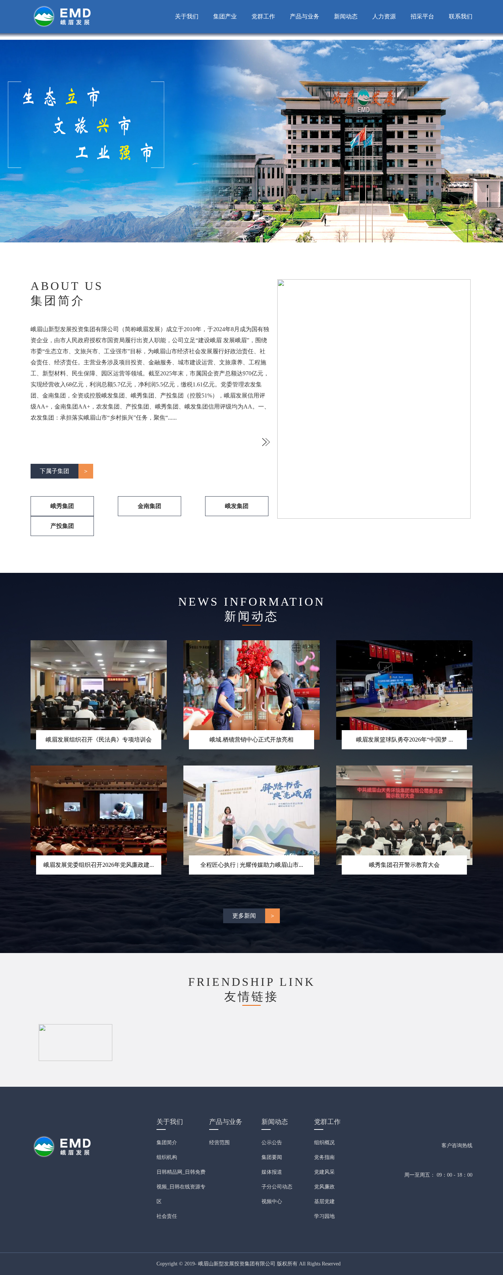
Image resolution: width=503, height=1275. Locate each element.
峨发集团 (237, 506)
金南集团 (149, 506)
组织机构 (166, 1157)
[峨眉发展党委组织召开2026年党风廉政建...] (99, 815)
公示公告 (271, 1142)
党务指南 (324, 1157)
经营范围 (219, 1142)
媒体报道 (271, 1172)
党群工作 (263, 16)
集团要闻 (271, 1157)
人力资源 (384, 16)
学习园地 (324, 1216)
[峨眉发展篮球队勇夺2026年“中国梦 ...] (404, 689)
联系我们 (460, 16)
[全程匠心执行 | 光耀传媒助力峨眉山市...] (251, 815)
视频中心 (271, 1201)
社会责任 (166, 1216)
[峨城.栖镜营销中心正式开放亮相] (251, 689)
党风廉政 (324, 1187)
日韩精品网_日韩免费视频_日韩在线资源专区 (180, 1186)
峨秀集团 (62, 506)
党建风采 (324, 1172)
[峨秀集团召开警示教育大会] (404, 815)
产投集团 (62, 526)
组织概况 (324, 1142)
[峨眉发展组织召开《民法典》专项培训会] (99, 689)
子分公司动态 (276, 1187)
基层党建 (324, 1201)
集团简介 (166, 1142)
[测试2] (75, 1042)
